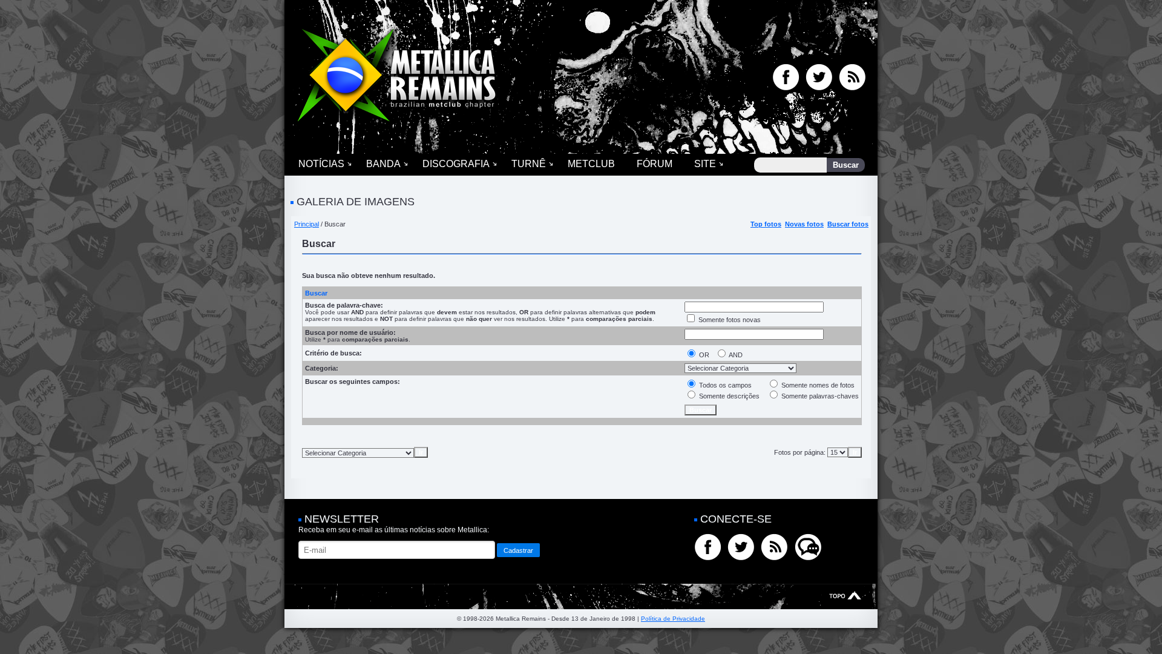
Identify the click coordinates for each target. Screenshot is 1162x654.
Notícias (321, 164)
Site (705, 164)
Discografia (456, 164)
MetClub (591, 164)
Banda (383, 164)
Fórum (654, 164)
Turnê (528, 164)
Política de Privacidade (673, 618)
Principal (306, 224)
